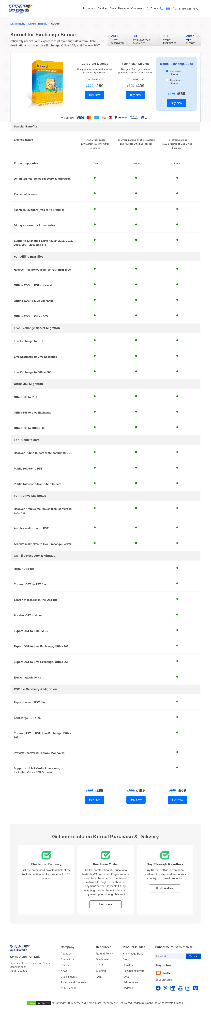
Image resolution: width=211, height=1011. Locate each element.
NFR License (68, 988)
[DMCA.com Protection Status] (39, 1003)
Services (103, 8)
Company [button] (136, 8)
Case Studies (69, 976)
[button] (162, 9)
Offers (154, 8)
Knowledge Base (133, 953)
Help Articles (130, 982)
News (64, 970)
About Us (66, 953)
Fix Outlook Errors (134, 970)
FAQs (126, 976)
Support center (164, 979)
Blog (125, 959)
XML (99, 976)
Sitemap (101, 970)
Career (65, 965)
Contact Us (67, 959)
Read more (105, 904)
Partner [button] (122, 8)
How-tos (128, 965)
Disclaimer (102, 959)
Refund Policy (104, 953)
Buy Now (94, 95)
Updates (128, 988)
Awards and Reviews (73, 982)
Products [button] (88, 8)
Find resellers (165, 888)
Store (113, 8)
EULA (99, 965)
